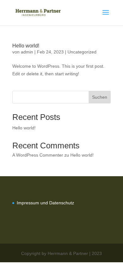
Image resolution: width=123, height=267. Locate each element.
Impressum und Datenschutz (45, 202)
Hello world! (25, 45)
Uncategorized (82, 51)
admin (27, 51)
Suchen (99, 97)
